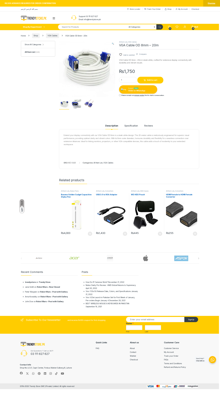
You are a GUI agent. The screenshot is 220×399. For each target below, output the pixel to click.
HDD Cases (144, 191)
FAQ (97, 348)
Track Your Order (154, 9)
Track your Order (171, 356)
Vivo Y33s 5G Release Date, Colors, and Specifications (108, 291)
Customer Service (171, 348)
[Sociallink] (21, 373)
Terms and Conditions (173, 363)
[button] (113, 43)
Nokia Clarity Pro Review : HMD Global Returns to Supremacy (111, 285)
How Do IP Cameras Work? (97, 282)
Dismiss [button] (211, 3)
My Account (183, 9)
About (132, 348)
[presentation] (198, 258)
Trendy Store (44, 282)
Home (23, 35)
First (127, 332)
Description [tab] (111, 126)
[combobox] (92, 27)
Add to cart (152, 80)
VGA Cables (53, 35)
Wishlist (133, 356)
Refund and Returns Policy (175, 367)
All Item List (123, 42)
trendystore (30, 282)
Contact (133, 352)
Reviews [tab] (148, 126)
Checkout (195, 9)
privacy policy (139, 95)
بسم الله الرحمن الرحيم (29, 9)
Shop (169, 9)
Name (130, 323)
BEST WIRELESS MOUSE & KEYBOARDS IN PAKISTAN (107, 303)
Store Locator (135, 9)
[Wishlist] (176, 27)
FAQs (166, 360)
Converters (109, 191)
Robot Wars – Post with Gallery (54, 292)
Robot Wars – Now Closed (48, 287)
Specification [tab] (131, 126)
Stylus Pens (74, 191)
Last (146, 332)
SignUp (191, 319)
